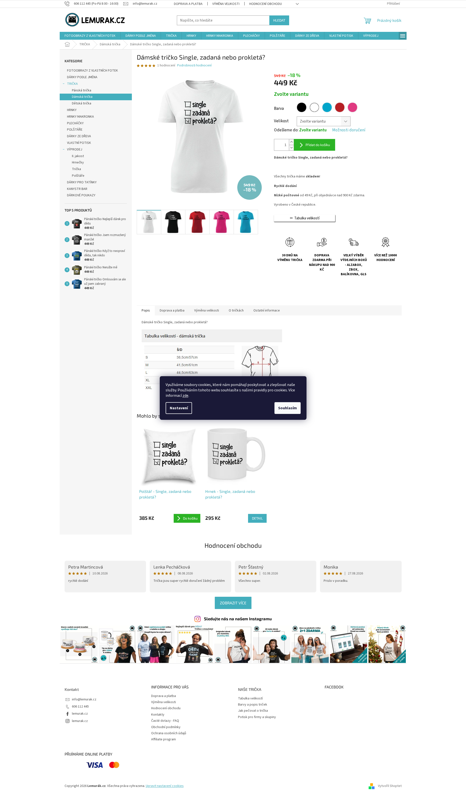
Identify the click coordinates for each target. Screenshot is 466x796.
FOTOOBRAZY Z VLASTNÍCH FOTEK (92, 70)
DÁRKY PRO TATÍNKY (82, 182)
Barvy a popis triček (252, 704)
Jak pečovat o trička (253, 711)
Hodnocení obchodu (265, 3)
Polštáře (78, 175)
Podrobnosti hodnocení (194, 65)
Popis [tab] (146, 310)
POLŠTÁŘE (74, 129)
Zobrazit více (233, 602)
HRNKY (72, 110)
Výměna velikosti (225, 3)
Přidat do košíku (318, 145)
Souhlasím (287, 408)
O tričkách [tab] (236, 310)
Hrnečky (78, 162)
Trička (76, 169)
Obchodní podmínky (166, 727)
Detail (257, 518)
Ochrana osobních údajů (168, 733)
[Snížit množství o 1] (291, 147)
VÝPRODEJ (74, 149)
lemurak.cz (80, 713)
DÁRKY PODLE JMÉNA (82, 77)
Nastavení (179, 408)
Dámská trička (82, 96)
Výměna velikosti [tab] (206, 310)
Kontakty (157, 714)
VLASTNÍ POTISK (79, 142)
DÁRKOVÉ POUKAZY (81, 195)
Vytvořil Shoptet (390, 786)
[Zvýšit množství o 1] (291, 142)
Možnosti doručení (348, 130)
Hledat (279, 20)
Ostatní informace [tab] (266, 310)
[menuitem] (90, 36)
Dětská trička (81, 103)
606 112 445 (80, 706)
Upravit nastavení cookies (165, 786)
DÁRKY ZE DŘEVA (79, 136)
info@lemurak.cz (84, 699)
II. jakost (78, 156)
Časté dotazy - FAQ (165, 720)
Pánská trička (81, 90)
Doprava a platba (188, 3)
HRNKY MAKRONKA (80, 116)
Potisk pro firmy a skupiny (257, 717)
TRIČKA (72, 83)
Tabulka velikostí (250, 698)
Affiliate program (163, 739)
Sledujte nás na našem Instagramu (238, 618)
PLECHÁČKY (75, 123)
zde (185, 395)
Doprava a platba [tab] (172, 310)
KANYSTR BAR (77, 189)
